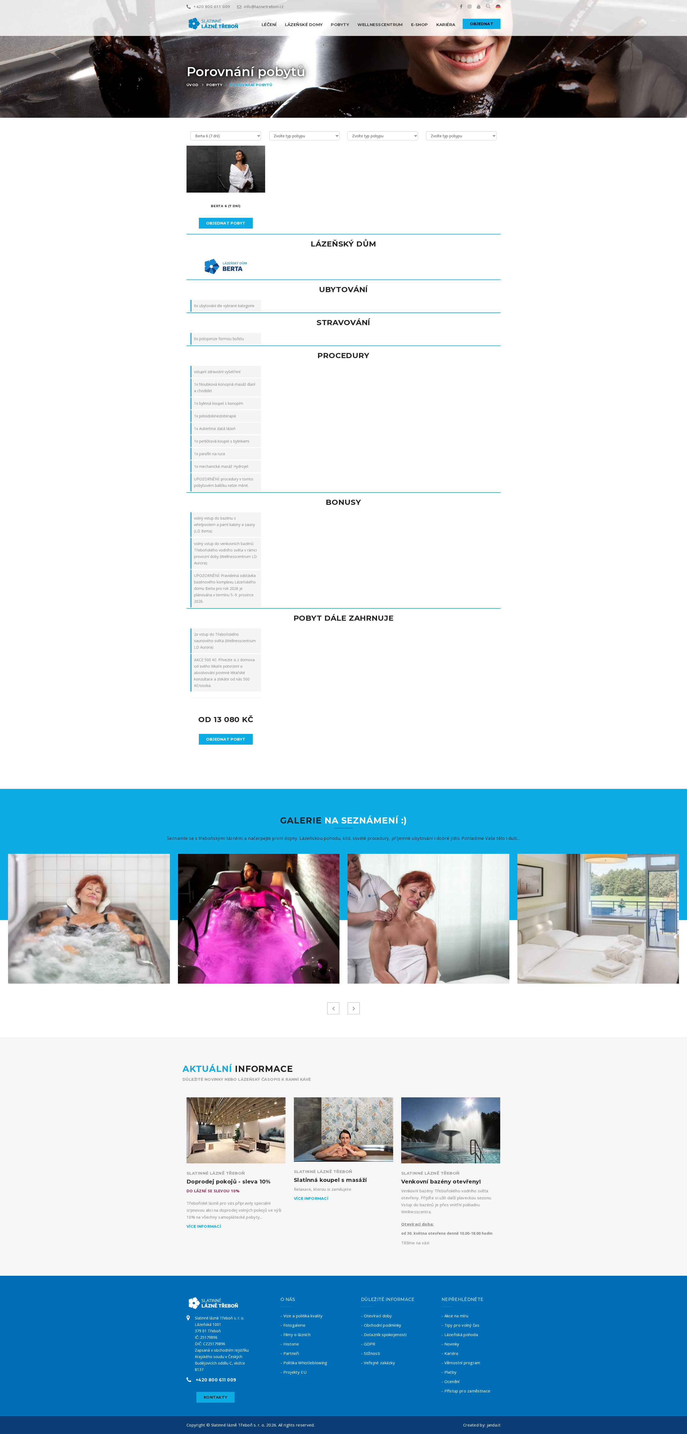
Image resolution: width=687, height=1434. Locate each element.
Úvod (193, 85)
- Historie (289, 1344)
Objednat (481, 23)
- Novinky (450, 1344)
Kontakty (215, 1397)
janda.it (493, 1425)
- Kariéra (449, 1353)
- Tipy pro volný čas (460, 1325)
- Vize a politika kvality (301, 1315)
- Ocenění (450, 1381)
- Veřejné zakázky (378, 1362)
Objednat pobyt (226, 223)
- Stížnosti (370, 1353)
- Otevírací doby (376, 1315)
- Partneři (289, 1353)
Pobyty (340, 24)
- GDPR (368, 1344)
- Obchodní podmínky (381, 1325)
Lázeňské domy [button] (304, 24)
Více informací (204, 1226)
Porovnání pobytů (251, 85)
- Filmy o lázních (295, 1334)
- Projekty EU (293, 1372)
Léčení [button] (269, 24)
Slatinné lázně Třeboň (216, 1173)
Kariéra (445, 24)
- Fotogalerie (292, 1325)
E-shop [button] (419, 24)
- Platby (448, 1372)
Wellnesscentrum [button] (380, 24)
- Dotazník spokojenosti (384, 1334)
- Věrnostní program (460, 1362)
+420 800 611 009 (211, 6)
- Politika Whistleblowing (303, 1362)
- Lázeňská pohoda (459, 1334)
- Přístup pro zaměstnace (465, 1390)
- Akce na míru (454, 1315)
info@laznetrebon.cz (264, 6)
